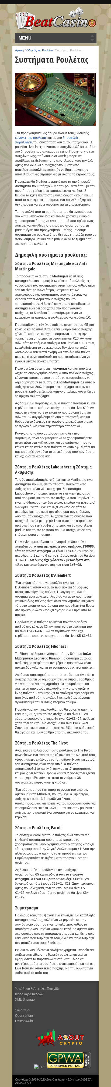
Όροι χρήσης (24, 1016)
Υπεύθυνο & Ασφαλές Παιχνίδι (37, 989)
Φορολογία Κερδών (29, 994)
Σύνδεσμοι (22, 1010)
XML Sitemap (25, 999)
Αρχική (19, 50)
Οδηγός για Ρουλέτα (39, 50)
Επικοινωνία (24, 1021)
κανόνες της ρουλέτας (31, 138)
